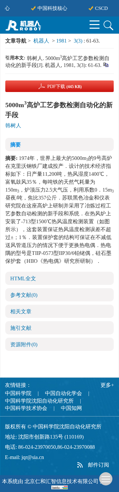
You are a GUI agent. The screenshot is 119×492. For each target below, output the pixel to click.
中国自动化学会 (63, 393)
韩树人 (13, 125)
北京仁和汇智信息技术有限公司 (61, 481)
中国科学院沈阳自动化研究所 (39, 401)
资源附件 (23, 344)
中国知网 (71, 408)
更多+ (107, 385)
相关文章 (20, 311)
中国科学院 (18, 393)
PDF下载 (64, 86)
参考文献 (23, 295)
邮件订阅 (98, 465)
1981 (61, 41)
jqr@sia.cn (32, 457)
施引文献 (20, 328)
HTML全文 (23, 278)
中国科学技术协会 (26, 408)
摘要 (15, 144)
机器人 (41, 41)
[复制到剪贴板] (105, 64)
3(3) (79, 41)
